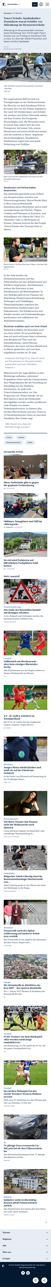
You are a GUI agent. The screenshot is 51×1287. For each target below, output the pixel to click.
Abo (34, 4)
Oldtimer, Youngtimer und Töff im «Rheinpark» (23, 523)
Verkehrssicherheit (13, 442)
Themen (6, 1232)
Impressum (40, 1265)
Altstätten (8, 13)
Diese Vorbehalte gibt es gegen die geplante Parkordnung (21, 484)
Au (5, 488)
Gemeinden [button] (12, 4)
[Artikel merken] (35, 1280)
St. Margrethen (8, 527)
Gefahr (30, 442)
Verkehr (21, 437)
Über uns (7, 1252)
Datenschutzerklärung (27, 1267)
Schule (8, 437)
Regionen (7, 1239)
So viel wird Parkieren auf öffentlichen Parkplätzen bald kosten (21, 563)
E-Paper (6, 1258)
